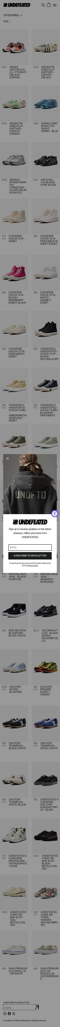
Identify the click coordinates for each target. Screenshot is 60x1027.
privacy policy (32, 565)
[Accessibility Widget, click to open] (54, 513)
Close (7, 458)
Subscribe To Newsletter (30, 556)
